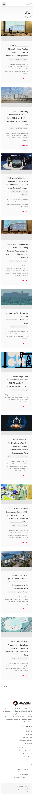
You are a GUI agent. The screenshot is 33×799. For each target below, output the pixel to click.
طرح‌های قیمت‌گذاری (25, 750)
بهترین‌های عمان (27, 737)
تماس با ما (28, 743)
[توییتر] (15, 789)
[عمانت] (29, 4)
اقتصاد (11, 59)
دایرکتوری (29, 734)
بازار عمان (21, 525)
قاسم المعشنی (20, 59)
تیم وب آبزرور (20, 128)
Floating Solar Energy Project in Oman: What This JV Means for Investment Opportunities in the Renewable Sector (16, 581)
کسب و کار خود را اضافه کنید (23, 747)
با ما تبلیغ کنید (27, 759)
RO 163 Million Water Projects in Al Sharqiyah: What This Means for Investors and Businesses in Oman (17, 648)
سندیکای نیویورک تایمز (17, 191)
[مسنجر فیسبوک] (9, 789)
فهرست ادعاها (27, 753)
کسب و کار (24, 194)
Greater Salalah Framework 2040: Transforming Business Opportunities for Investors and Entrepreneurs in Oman (17, 251)
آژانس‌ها (21, 390)
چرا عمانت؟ (28, 756)
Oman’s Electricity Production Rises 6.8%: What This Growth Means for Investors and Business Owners (17, 118)
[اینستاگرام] (6, 789)
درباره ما (29, 731)
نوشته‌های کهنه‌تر (6, 686)
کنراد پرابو (21, 592)
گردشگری (10, 456)
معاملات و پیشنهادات (25, 740)
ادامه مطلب (24, 78)
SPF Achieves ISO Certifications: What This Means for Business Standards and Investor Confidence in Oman (18, 446)
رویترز (22, 326)
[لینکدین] (12, 789)
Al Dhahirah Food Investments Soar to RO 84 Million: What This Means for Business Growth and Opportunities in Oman (17, 515)
